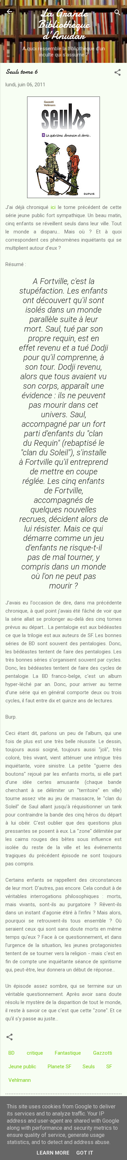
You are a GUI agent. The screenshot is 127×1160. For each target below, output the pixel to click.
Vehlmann (19, 1080)
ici (53, 207)
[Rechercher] (117, 13)
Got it (84, 1153)
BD (11, 1053)
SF (109, 1067)
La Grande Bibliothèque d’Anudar (63, 24)
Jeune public (22, 1067)
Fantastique (68, 1053)
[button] (117, 73)
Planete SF (59, 1067)
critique (35, 1053)
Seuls (89, 1067)
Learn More (53, 1153)
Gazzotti (102, 1053)
